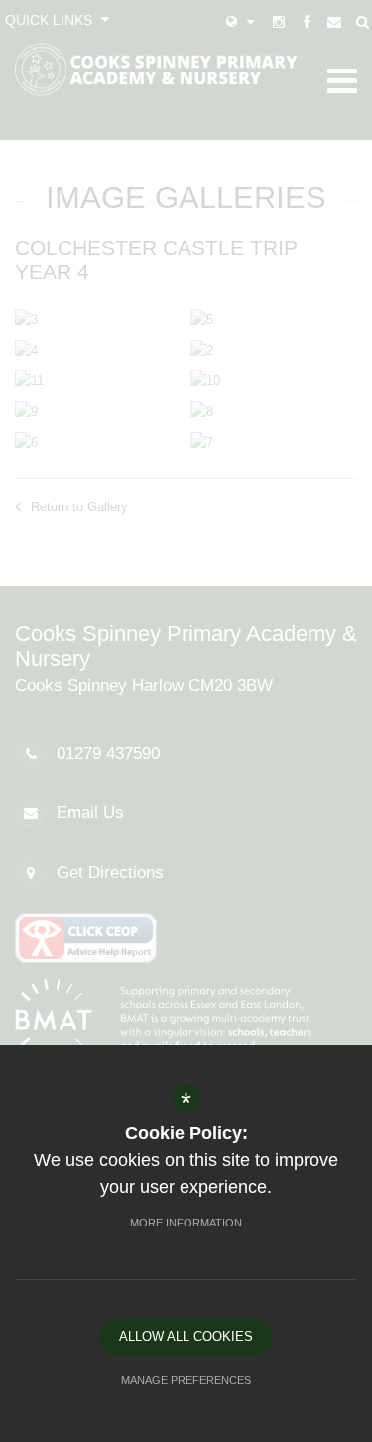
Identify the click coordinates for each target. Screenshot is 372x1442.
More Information (186, 1222)
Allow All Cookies (186, 1336)
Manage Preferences (186, 1380)
